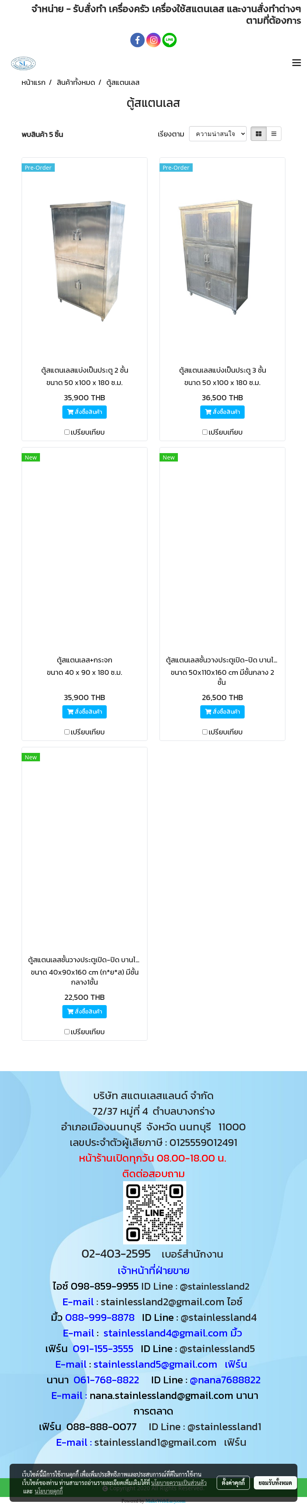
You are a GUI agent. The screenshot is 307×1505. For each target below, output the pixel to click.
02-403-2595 (116, 1253)
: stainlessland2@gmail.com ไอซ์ (169, 1301)
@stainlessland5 (219, 1348)
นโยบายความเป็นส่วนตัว (179, 1482)
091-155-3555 (103, 1348)
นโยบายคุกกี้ (49, 1491)
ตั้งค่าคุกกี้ (233, 1482)
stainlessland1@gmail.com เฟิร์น (172, 1442)
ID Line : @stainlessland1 (206, 1426)
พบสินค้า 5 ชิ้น (42, 134)
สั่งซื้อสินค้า (88, 412)
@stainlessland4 (219, 1317)
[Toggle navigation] (296, 63)
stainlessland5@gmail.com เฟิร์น (170, 1364)
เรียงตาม (173, 133)
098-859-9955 (105, 1286)
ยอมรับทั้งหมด (275, 1482)
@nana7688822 (225, 1379)
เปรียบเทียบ (88, 432)
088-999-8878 (100, 1317)
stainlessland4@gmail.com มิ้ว (173, 1332)
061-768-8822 (107, 1379)
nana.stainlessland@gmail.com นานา (172, 1395)
